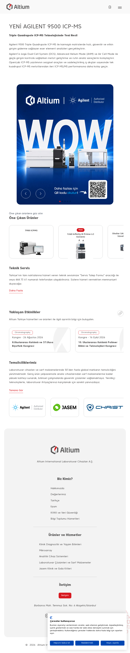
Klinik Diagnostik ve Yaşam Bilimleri (60, 544)
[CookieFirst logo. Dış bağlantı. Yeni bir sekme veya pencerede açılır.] (51, 617)
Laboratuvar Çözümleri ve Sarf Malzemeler (65, 563)
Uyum (54, 507)
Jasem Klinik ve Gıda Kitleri (55, 569)
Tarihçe (55, 501)
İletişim (65, 595)
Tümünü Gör (16, 390)
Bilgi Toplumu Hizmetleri (65, 519)
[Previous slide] (26, 193)
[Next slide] (40, 193)
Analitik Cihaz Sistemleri (53, 556)
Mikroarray (45, 550)
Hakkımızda (57, 488)
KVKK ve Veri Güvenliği (64, 513)
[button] (60, 201)
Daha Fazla (16, 291)
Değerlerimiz (58, 494)
